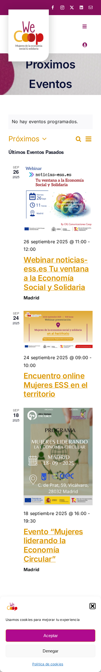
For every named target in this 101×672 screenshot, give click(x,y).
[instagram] (62, 7)
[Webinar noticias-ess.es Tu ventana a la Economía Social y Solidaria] (58, 199)
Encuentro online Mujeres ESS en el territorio (56, 385)
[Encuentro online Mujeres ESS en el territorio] (58, 330)
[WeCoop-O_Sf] (28, 17)
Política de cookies (47, 664)
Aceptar (50, 635)
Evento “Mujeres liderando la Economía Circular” (53, 545)
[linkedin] (81, 7)
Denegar (50, 651)
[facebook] (53, 7)
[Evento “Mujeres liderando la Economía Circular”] (58, 456)
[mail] (91, 7)
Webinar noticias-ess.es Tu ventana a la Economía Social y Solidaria (56, 273)
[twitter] (72, 7)
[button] (92, 606)
